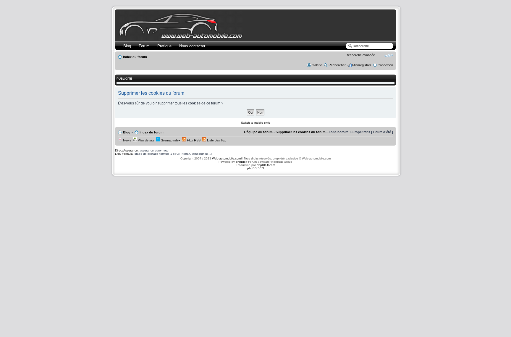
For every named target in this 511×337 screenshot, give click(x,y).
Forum (144, 46)
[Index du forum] (182, 37)
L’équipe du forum (258, 132)
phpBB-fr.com (266, 165)
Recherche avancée (360, 55)
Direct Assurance (126, 150)
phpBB (240, 161)
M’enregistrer (361, 65)
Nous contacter (192, 46)
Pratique (164, 46)
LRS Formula (124, 153)
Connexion (385, 65)
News (126, 140)
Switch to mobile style (255, 122)
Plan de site (145, 140)
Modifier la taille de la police (388, 55)
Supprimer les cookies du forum (301, 132)
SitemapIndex (170, 140)
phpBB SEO (255, 168)
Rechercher (337, 65)
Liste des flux (216, 140)
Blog (127, 46)
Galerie (317, 65)
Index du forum (135, 57)
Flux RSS (193, 140)
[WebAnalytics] (255, 179)
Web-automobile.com (226, 158)
